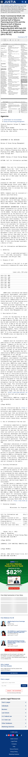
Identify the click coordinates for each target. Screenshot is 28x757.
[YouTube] (9, 735)
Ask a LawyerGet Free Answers (6, 665)
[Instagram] (13, 735)
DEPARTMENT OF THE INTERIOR (12, 120)
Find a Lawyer (5, 679)
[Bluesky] (17, 735)
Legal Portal (14, 741)
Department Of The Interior (20, 5)
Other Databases (7, 723)
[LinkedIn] (7, 735)
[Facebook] (11, 735)
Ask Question (14, 673)
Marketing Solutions (8, 726)
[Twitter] (19, 735)
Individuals (5, 706)
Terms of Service (14, 749)
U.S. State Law (6, 720)
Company (14, 744)
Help (14, 746)
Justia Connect (14, 738)
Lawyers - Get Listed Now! (14, 690)
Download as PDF (22, 37)
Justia (2, 5)
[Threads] (15, 735)
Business (4, 709)
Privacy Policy (14, 751)
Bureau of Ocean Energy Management (14, 121)
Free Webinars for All (7, 618)
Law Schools (5, 713)
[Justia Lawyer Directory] (21, 735)
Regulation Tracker (8, 5)
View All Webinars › (14, 650)
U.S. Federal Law (7, 716)
